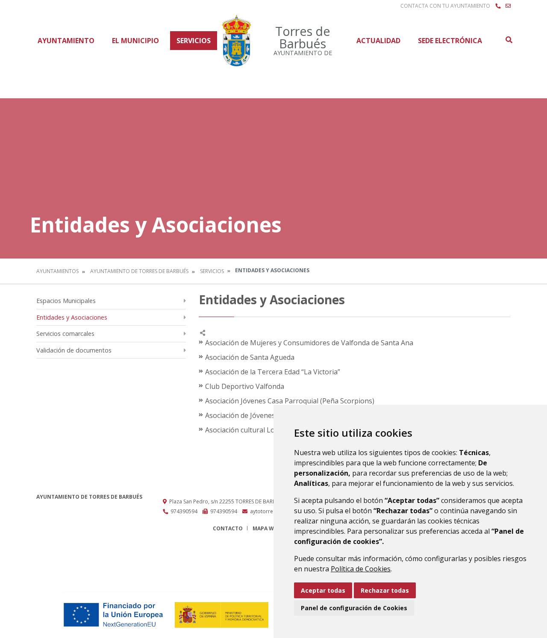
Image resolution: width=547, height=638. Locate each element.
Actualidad (378, 40)
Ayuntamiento (66, 40)
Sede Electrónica (450, 40)
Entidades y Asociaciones (71, 317)
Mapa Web (266, 528)
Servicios (193, 40)
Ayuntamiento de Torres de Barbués (139, 271)
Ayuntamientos (57, 271)
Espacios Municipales (66, 301)
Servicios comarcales (65, 333)
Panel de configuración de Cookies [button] (354, 608)
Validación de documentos (74, 350)
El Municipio (135, 40)
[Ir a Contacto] (508, 6)
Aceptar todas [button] (323, 590)
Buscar (508, 39)
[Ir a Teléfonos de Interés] (497, 6)
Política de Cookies (361, 568)
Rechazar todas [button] (385, 590)
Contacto (228, 528)
